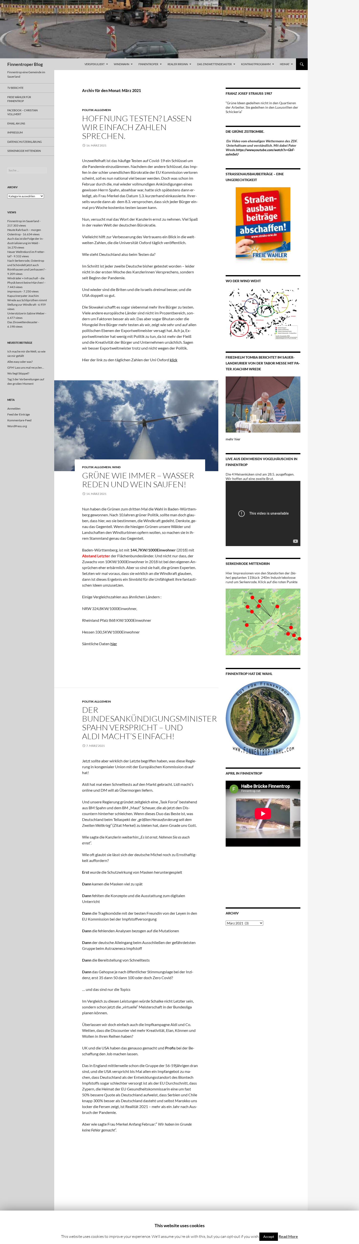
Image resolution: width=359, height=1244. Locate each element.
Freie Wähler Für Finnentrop (19, 99)
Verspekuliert (94, 64)
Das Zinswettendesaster (214, 64)
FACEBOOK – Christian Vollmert (22, 112)
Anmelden (14, 408)
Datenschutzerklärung (24, 141)
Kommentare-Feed (19, 420)
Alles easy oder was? (20, 361)
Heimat (284, 64)
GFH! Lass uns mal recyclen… (25, 367)
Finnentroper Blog (25, 64)
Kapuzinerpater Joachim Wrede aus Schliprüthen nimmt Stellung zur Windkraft (27, 300)
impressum (15, 132)
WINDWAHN (121, 64)
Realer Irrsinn (178, 64)
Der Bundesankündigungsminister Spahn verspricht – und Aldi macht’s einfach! (149, 723)
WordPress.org (17, 426)
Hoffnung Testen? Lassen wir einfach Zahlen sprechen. (137, 127)
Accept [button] (268, 1236)
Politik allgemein (96, 110)
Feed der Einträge (18, 414)
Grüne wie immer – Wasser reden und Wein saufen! (138, 479)
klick (173, 359)
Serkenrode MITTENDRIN (24, 150)
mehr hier (233, 439)
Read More (288, 1236)
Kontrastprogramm (256, 64)
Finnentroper (148, 64)
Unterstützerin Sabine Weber (26, 313)
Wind (116, 467)
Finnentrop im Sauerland (23, 221)
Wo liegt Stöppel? (18, 373)
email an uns (16, 123)
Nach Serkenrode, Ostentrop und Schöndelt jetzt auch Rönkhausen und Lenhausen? (26, 265)
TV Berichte (15, 87)
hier (113, 643)
